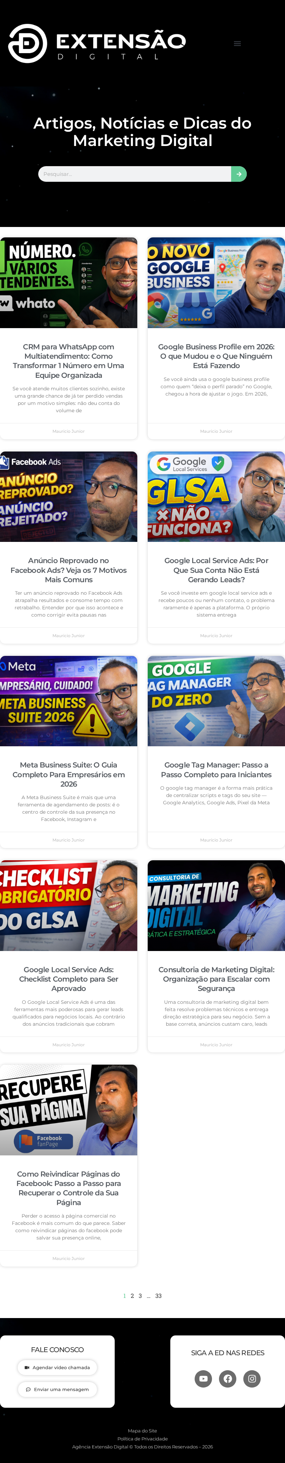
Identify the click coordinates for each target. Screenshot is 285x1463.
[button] (237, 43)
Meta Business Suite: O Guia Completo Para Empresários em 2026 (69, 774)
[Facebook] (227, 1379)
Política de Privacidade (142, 1438)
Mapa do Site (142, 1430)
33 (158, 1296)
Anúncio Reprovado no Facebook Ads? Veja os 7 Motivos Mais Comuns (68, 570)
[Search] (239, 174)
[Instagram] (252, 1379)
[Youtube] (203, 1379)
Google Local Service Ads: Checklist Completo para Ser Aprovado (68, 979)
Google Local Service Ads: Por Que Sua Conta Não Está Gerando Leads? (216, 570)
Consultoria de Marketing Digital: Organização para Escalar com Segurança (216, 979)
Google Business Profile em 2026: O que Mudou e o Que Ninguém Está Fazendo (216, 356)
